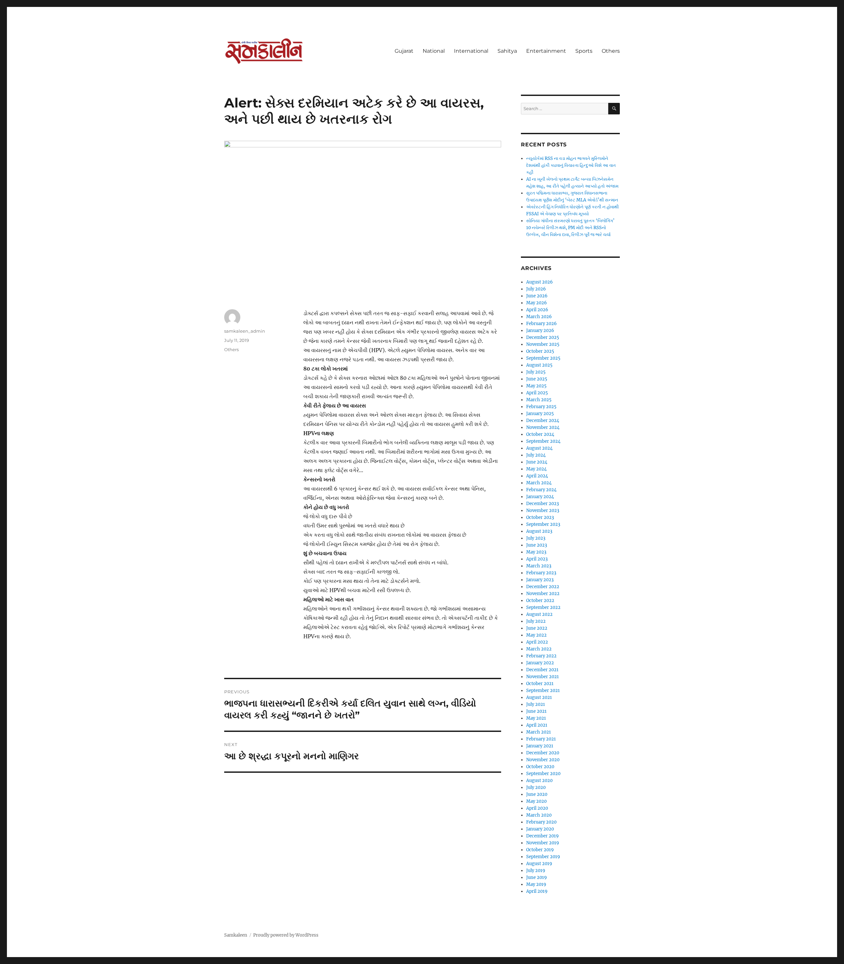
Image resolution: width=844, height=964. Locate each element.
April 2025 (537, 393)
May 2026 (536, 303)
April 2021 (536, 725)
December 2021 (542, 670)
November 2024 (542, 427)
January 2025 (540, 413)
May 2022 (536, 635)
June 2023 (536, 545)
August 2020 (539, 780)
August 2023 (539, 531)
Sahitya (507, 51)
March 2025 (539, 400)
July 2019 (535, 870)
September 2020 (543, 773)
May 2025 (536, 386)
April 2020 (537, 808)
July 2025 (536, 372)
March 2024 (539, 483)
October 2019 (540, 850)
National (434, 51)
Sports (583, 51)
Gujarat (404, 51)
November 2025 (542, 344)
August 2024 (539, 448)
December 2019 (542, 836)
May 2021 (536, 718)
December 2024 (542, 420)
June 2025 (536, 379)
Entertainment (546, 51)
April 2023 (537, 559)
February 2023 (541, 573)
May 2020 (536, 801)
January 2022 (540, 663)
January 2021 (539, 746)
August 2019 (539, 863)
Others (611, 51)
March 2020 (539, 815)
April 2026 (537, 310)
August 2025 (539, 365)
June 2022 (536, 628)
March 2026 (539, 316)
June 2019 (536, 877)
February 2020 (541, 822)
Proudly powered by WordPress (285, 935)
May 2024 (536, 469)
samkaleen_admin (244, 331)
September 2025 (543, 358)
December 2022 (542, 586)
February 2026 (541, 323)
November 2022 (542, 593)
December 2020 (542, 753)
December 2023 (542, 503)
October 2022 (540, 600)
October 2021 (540, 683)
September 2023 (543, 524)
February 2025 (541, 406)
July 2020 (536, 787)
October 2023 (540, 517)
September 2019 (543, 856)
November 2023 (542, 510)
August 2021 (539, 697)
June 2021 (536, 711)
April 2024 (537, 476)
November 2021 (542, 676)
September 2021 (543, 690)
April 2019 (537, 891)
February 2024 (541, 490)
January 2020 (540, 829)
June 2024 (536, 462)
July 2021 (535, 704)
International (471, 51)
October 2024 (540, 434)
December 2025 (542, 337)
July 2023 (535, 538)
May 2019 (536, 884)
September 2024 (543, 441)
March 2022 (539, 649)
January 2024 (540, 496)
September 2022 (543, 607)
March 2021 (538, 732)
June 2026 (537, 296)
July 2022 (536, 621)
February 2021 (541, 739)
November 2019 (542, 843)
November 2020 (542, 760)
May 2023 (536, 552)
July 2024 (536, 455)
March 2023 (538, 566)
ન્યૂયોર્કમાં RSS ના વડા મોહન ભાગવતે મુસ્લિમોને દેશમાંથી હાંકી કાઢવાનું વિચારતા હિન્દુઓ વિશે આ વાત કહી (571, 165)
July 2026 (536, 289)
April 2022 (537, 642)
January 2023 (540, 580)
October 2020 (540, 766)
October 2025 (540, 351)
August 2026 (539, 282)
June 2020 (536, 794)
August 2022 (539, 614)
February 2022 (541, 656)
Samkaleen (235, 935)
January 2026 (540, 330)
